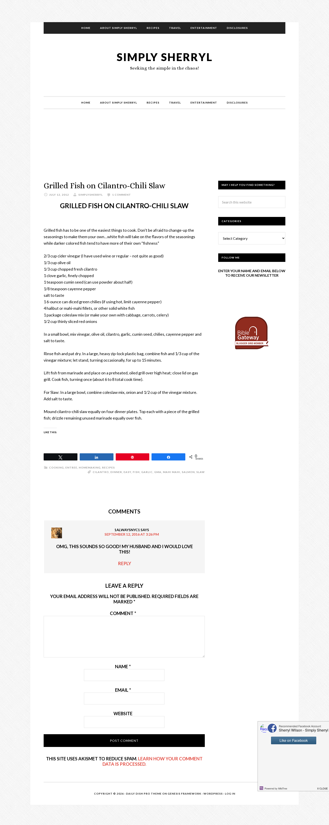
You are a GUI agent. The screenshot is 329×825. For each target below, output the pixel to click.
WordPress (213, 793)
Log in (230, 793)
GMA (157, 472)
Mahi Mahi (171, 472)
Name (123, 666)
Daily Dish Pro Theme (144, 793)
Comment (123, 613)
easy (127, 472)
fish (136, 472)
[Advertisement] (164, 149)
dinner (116, 472)
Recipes (108, 467)
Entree (71, 467)
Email (123, 690)
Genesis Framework (184, 793)
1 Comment (121, 194)
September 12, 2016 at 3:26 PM (132, 534)
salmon (188, 472)
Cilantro (101, 472)
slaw (200, 472)
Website (122, 713)
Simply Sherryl (165, 57)
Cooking (56, 467)
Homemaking (89, 467)
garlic (147, 472)
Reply (124, 563)
